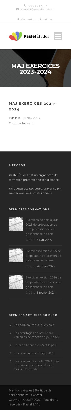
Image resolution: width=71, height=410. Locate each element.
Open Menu (58, 36)
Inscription (46, 19)
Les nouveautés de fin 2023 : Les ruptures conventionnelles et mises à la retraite (36, 365)
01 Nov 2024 (31, 118)
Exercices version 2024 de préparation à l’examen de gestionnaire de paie (43, 282)
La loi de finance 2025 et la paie (35, 345)
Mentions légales (20, 390)
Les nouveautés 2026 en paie (34, 325)
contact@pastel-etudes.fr (38, 9)
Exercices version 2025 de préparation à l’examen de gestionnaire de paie (43, 255)
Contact (36, 395)
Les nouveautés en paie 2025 (34, 353)
